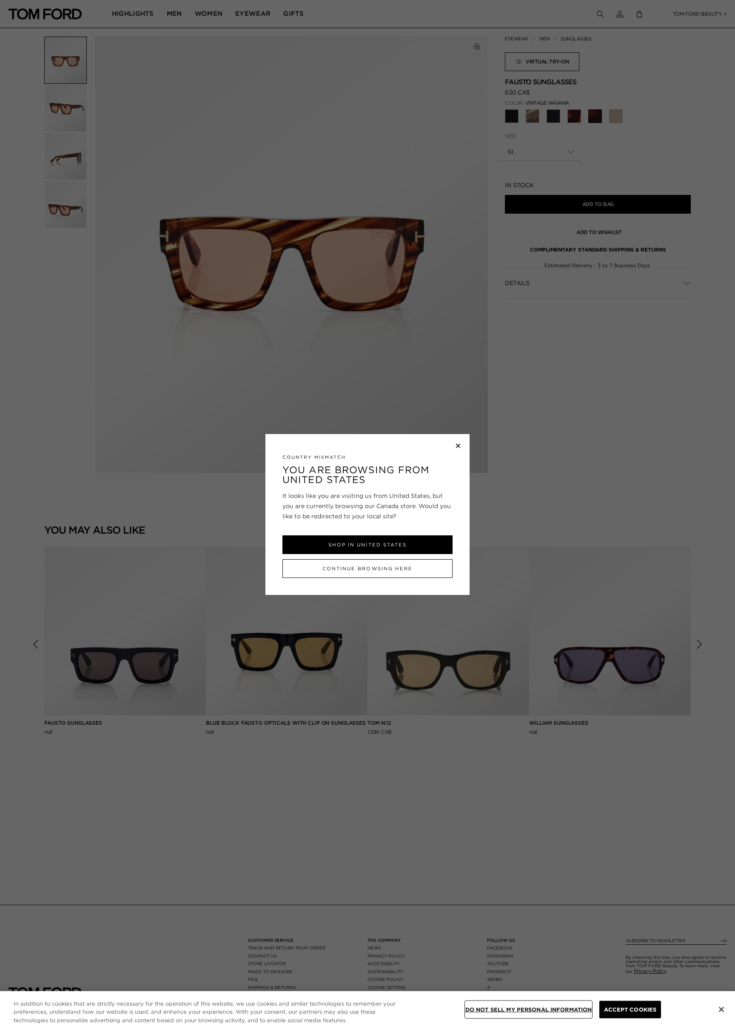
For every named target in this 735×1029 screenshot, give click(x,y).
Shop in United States (367, 545)
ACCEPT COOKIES (630, 1009)
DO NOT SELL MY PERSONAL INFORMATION (528, 1009)
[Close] (721, 1009)
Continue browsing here (367, 569)
